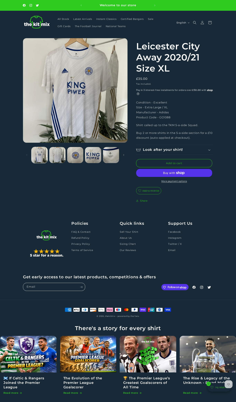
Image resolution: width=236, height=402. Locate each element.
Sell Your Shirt (129, 231)
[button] (195, 22)
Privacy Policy (80, 243)
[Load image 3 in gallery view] (75, 155)
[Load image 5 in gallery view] (111, 155)
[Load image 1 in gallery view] (39, 155)
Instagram (174, 237)
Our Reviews (128, 250)
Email (172, 250)
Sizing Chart (128, 243)
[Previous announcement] (81, 5)
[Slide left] (27, 155)
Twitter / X (175, 243)
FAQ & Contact (81, 231)
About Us (126, 237)
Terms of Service (82, 250)
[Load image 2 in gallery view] (57, 155)
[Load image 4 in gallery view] (93, 155)
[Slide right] (124, 155)
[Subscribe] (81, 287)
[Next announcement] (155, 5)
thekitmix (110, 316)
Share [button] (144, 200)
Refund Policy (80, 237)
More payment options (174, 181)
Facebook (174, 231)
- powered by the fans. (127, 316)
